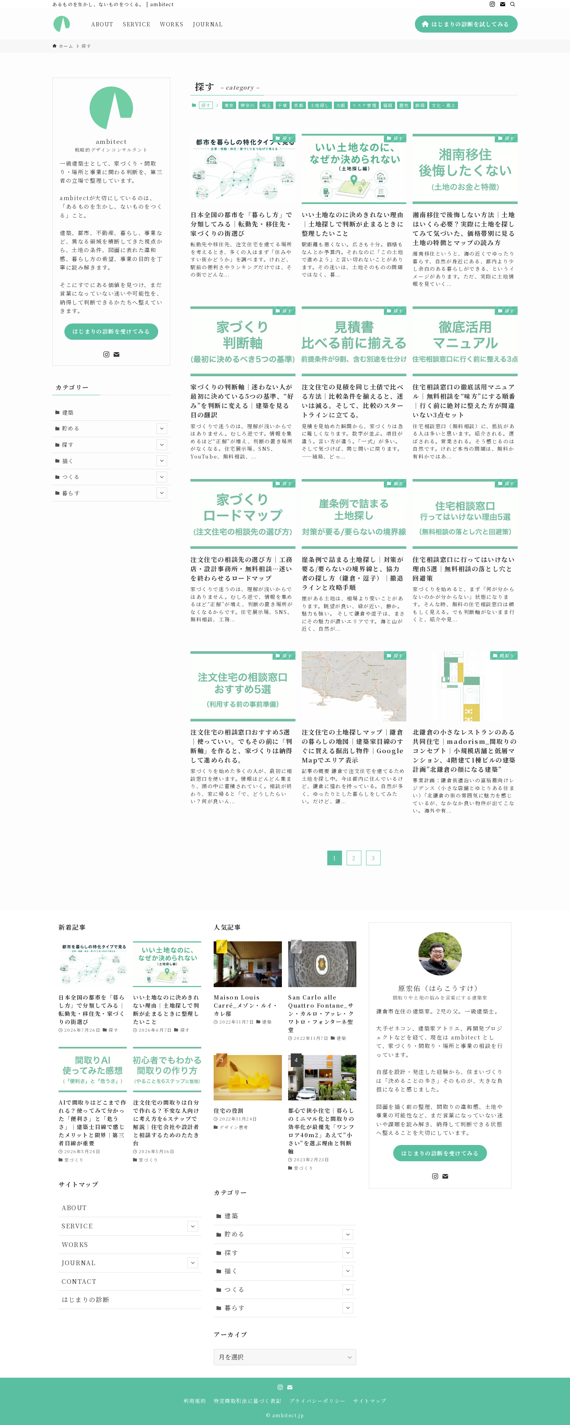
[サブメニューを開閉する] (161, 428)
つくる (71, 477)
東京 (229, 105)
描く (68, 460)
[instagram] (492, 4)
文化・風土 (444, 105)
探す (68, 444)
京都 (299, 105)
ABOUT (74, 1207)
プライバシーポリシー (317, 1400)
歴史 (404, 105)
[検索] (513, 4)
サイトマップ (370, 1400)
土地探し (320, 105)
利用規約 (194, 1400)
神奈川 (247, 105)
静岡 (420, 105)
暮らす (71, 493)
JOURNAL (78, 1262)
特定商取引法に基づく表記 (248, 1400)
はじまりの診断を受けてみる (111, 331)
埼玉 (266, 105)
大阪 (341, 105)
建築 (68, 412)
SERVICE (77, 1225)
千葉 (282, 105)
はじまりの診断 (85, 1299)
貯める (71, 428)
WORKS (75, 1244)
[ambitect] (61, 24)
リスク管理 (364, 105)
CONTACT (79, 1281)
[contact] (502, 4)
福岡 (388, 105)
